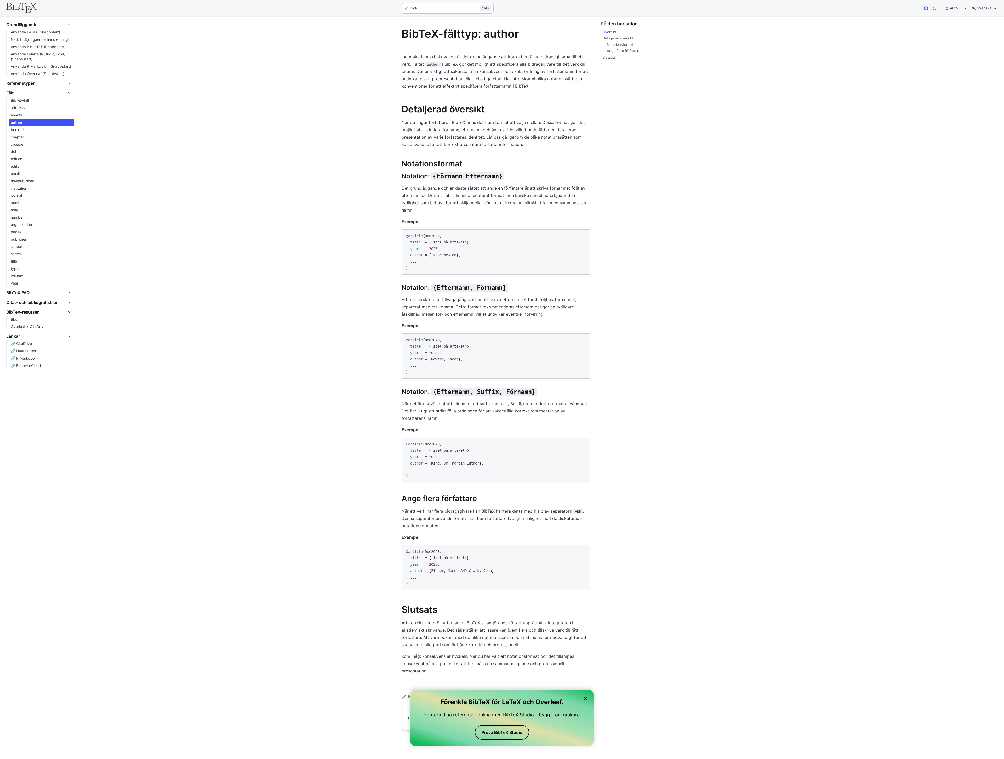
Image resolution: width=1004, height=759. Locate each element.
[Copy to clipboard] (583, 235)
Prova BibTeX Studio (502, 732)
